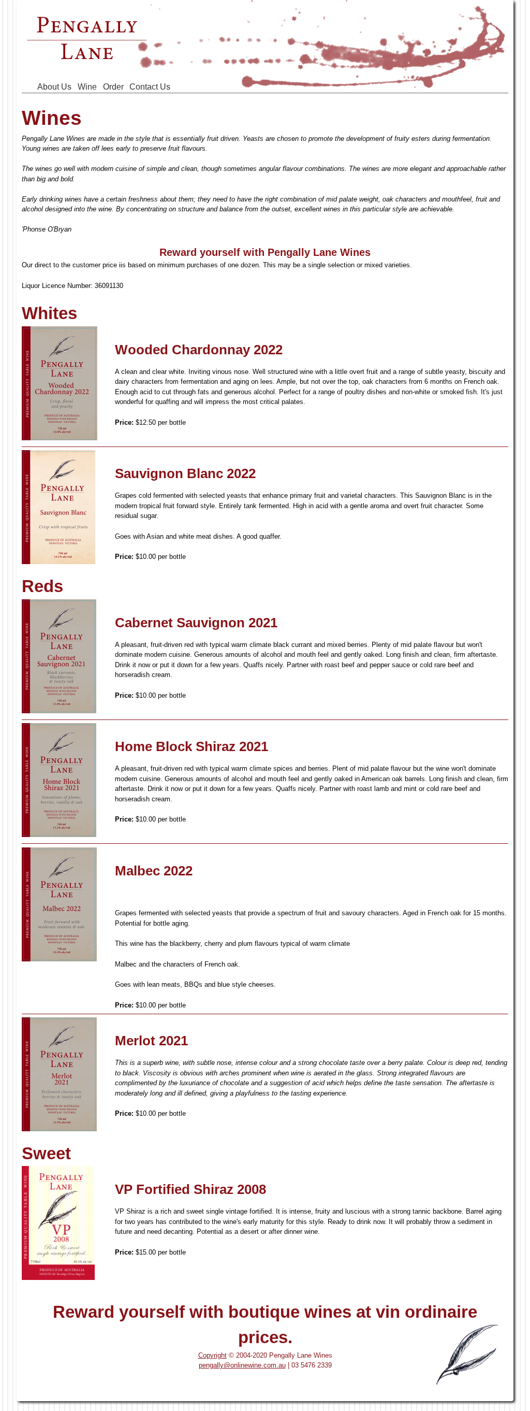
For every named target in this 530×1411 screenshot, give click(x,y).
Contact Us (149, 86)
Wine (87, 86)
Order (113, 86)
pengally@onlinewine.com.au (242, 1365)
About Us (54, 86)
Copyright (212, 1355)
